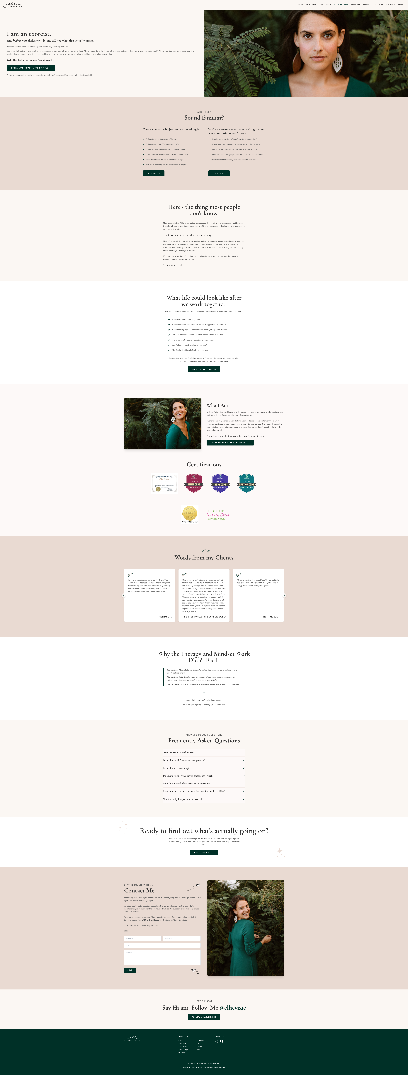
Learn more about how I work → (230, 442)
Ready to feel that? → (204, 369)
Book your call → (204, 852)
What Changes (341, 5)
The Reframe (325, 5)
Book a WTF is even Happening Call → (31, 68)
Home (300, 5)
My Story (355, 5)
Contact (390, 5)
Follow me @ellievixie (204, 1017)
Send (130, 970)
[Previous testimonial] (124, 595)
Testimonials (369, 5)
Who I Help (311, 5)
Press (400, 5)
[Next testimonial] (284, 595)
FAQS (381, 5)
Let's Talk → (153, 173)
